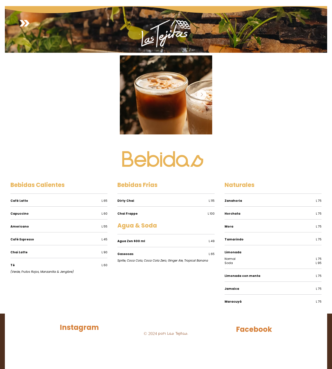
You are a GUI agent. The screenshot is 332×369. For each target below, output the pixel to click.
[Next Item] (202, 95)
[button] (24, 23)
